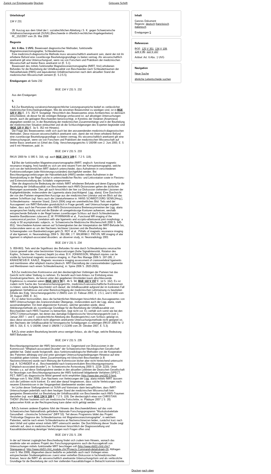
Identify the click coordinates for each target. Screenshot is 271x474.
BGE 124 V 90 (54, 281)
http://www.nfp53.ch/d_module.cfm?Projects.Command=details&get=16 (68, 449)
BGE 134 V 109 (65, 156)
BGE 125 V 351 (20, 127)
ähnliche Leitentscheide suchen (153, 79)
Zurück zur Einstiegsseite (18, 3)
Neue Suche (142, 73)
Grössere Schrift (118, 3)
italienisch (140, 26)
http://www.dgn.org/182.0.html (99, 375)
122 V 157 (152, 51)
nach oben (148, 470)
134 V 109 (161, 48)
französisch (162, 23)
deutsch (150, 23)
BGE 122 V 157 (87, 281)
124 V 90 (140, 51)
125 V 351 (148, 48)
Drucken (38, 3)
